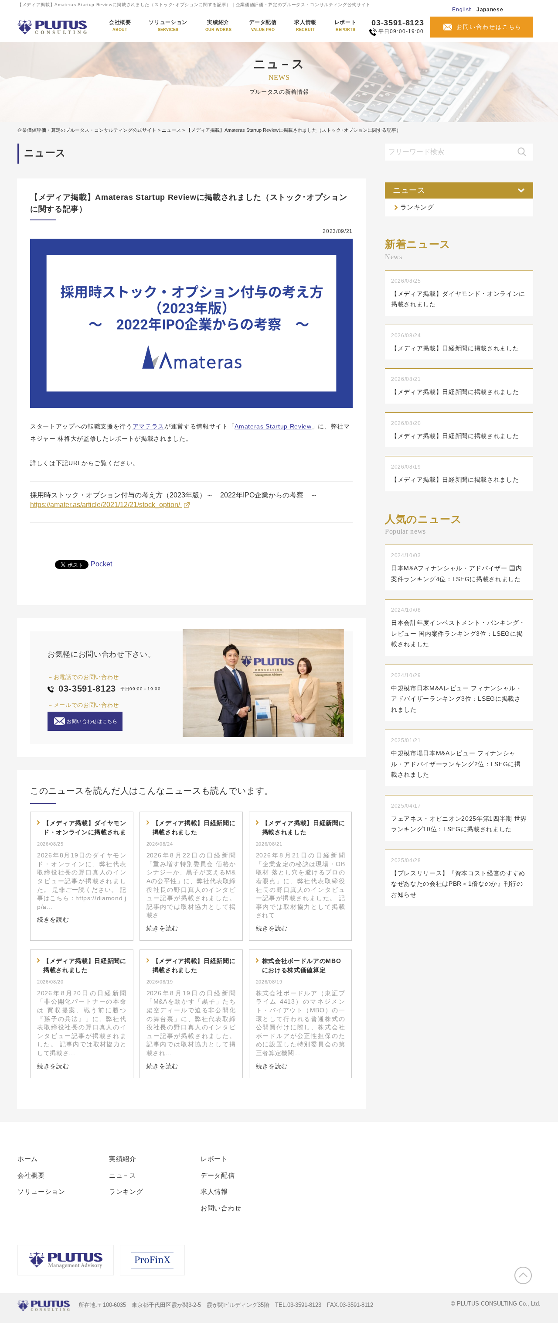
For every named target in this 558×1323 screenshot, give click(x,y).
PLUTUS (52, 27)
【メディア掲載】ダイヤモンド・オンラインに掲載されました (84, 828)
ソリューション (168, 26)
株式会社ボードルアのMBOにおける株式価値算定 (301, 965)
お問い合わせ (221, 1208)
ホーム (27, 1158)
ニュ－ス (122, 1175)
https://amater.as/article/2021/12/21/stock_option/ (106, 504)
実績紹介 (218, 26)
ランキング (417, 207)
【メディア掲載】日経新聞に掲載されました (194, 827)
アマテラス (148, 426)
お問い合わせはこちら (489, 27)
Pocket (101, 564)
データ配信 (262, 26)
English (462, 10)
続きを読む (53, 919)
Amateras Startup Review (273, 426)
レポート (345, 26)
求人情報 (305, 26)
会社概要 (120, 26)
